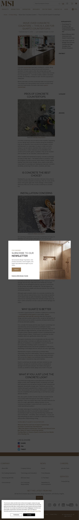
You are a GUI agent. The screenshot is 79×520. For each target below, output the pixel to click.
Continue (29, 514)
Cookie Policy (29, 511)
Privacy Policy (37, 511)
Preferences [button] (30, 507)
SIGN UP (16, 269)
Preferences (16, 514)
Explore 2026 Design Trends (20, 276)
